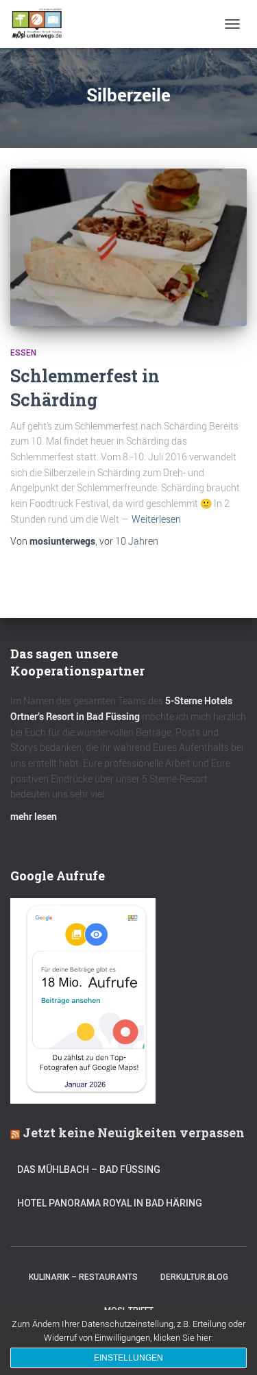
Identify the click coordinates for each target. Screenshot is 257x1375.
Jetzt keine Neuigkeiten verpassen (134, 1132)
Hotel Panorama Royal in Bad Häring (109, 1203)
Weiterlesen (156, 518)
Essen (23, 353)
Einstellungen (128, 1358)
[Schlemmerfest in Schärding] (128, 247)
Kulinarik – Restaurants (83, 1277)
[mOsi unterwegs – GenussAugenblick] (42, 24)
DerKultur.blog (194, 1277)
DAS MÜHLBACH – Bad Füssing (88, 1169)
